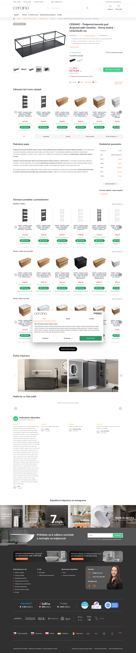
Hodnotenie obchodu (38, 2)
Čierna (120, 159)
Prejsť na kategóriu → (117, 204)
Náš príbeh (42, 572)
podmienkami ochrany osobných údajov (111, 539)
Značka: (119, 82)
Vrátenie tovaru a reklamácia (22, 584)
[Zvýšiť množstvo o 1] (100, 69)
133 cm (119, 172)
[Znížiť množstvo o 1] (100, 71)
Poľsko (52, 633)
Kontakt (17, 592)
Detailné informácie (74, 47)
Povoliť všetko (91, 338)
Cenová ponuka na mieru (21, 581)
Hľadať (87, 8)
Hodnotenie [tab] (46, 136)
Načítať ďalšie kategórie (68, 349)
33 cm (120, 176)
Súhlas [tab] (44, 318)
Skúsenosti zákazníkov (69, 575)
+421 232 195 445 (98, 577)
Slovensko (38, 633)
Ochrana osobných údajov (22, 589)
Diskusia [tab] (68, 136)
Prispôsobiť (67, 338)
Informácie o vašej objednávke (114, 2)
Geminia (119, 167)
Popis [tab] (24, 136)
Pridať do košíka (114, 70)
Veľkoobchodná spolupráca (46, 575)
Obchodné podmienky (21, 587)
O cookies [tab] (91, 318)
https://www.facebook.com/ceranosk (89, 585)
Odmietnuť (45, 338)
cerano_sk (94, 585)
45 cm (120, 163)
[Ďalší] (121, 375)
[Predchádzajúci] (15, 375)
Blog (64, 572)
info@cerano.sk (97, 573)
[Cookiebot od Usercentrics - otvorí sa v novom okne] (95, 313)
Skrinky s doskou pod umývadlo (24, 291)
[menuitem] (17, 14)
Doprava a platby (27, 2)
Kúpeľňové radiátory (25, 243)
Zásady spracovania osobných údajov (82, 649)
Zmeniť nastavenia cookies (50, 649)
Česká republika (22, 633)
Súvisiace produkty (111, 136)
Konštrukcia (104, 194)
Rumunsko (79, 633)
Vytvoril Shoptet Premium (115, 649)
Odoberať (118, 535)
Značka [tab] (90, 136)
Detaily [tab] (68, 318)
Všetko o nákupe (17, 2)
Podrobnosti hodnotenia (90, 35)
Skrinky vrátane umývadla (25, 338)
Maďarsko (65, 633)
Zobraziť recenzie (31, 419)
